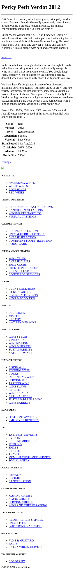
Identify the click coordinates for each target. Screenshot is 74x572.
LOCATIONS (17, 312)
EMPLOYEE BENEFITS (24, 420)
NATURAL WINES (20, 352)
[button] (37, 162)
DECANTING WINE (21, 376)
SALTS (13, 543)
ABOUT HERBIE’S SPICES (26, 519)
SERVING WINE (19, 380)
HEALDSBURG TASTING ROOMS (31, 206)
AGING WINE (17, 367)
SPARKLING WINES (22, 182)
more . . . (6, 57)
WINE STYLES (18, 336)
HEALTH (14, 389)
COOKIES (15, 478)
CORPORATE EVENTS (23, 295)
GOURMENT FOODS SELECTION (30, 240)
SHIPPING (15, 444)
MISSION (14, 315)
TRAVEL (14, 454)
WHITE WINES (18, 186)
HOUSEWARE (18, 243)
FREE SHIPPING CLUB (23, 267)
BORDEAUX (17, 561)
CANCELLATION (20, 481)
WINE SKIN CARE (20, 392)
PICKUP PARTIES (20, 291)
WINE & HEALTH (20, 346)
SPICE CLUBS (18, 264)
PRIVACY (15, 474)
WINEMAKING (18, 343)
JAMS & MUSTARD (21, 540)
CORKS (13, 373)
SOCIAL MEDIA (19, 460)
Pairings (6, 162)
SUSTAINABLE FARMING (26, 399)
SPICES (13, 447)
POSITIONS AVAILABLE (24, 417)
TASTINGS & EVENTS (23, 434)
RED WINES (16, 192)
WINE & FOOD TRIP (22, 298)
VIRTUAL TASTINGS (22, 216)
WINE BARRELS (19, 402)
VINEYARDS (17, 339)
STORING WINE (19, 370)
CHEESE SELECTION (22, 237)
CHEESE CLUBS (19, 261)
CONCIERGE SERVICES (24, 274)
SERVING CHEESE (21, 502)
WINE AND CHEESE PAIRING (28, 505)
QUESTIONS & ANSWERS (25, 526)
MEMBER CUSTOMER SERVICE (30, 457)
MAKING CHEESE (21, 495)
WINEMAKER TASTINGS (25, 213)
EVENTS (14, 437)
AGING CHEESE (19, 498)
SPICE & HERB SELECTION (27, 234)
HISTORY (15, 319)
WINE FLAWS (18, 386)
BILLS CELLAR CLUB (23, 271)
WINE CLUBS (17, 258)
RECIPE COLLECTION (23, 230)
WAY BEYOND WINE (22, 322)
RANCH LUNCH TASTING (26, 210)
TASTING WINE (19, 383)
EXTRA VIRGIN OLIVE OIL (26, 546)
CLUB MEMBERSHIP (22, 441)
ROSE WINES (17, 189)
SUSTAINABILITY (21, 349)
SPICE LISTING (19, 522)
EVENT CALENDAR (22, 288)
